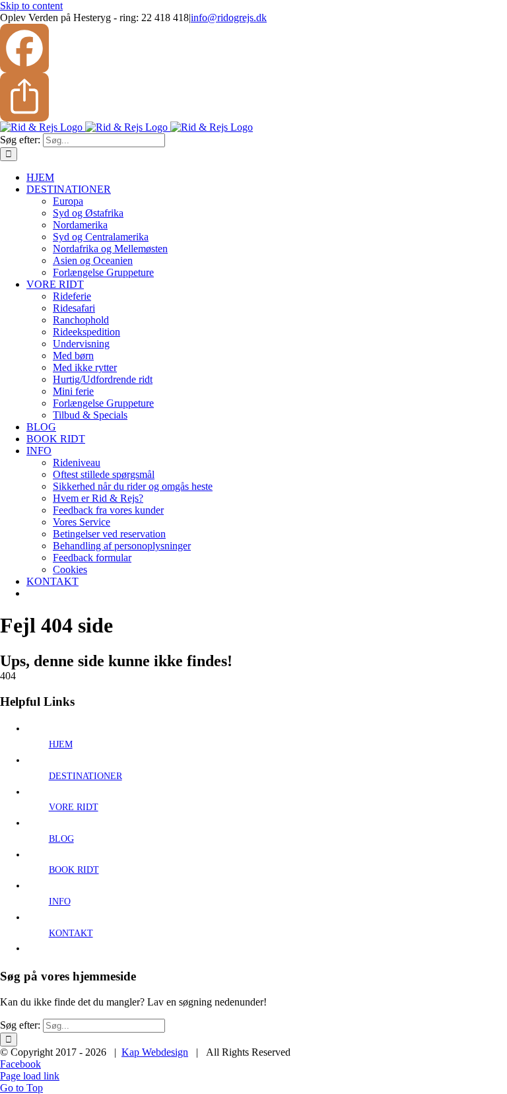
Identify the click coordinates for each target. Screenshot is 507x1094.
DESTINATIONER (85, 776)
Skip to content (31, 5)
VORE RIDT (73, 807)
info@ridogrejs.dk (229, 17)
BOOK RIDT (74, 870)
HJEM (61, 744)
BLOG (61, 839)
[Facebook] (253, 48)
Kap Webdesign (154, 1052)
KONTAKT (71, 933)
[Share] (253, 97)
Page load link (29, 1075)
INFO (60, 901)
